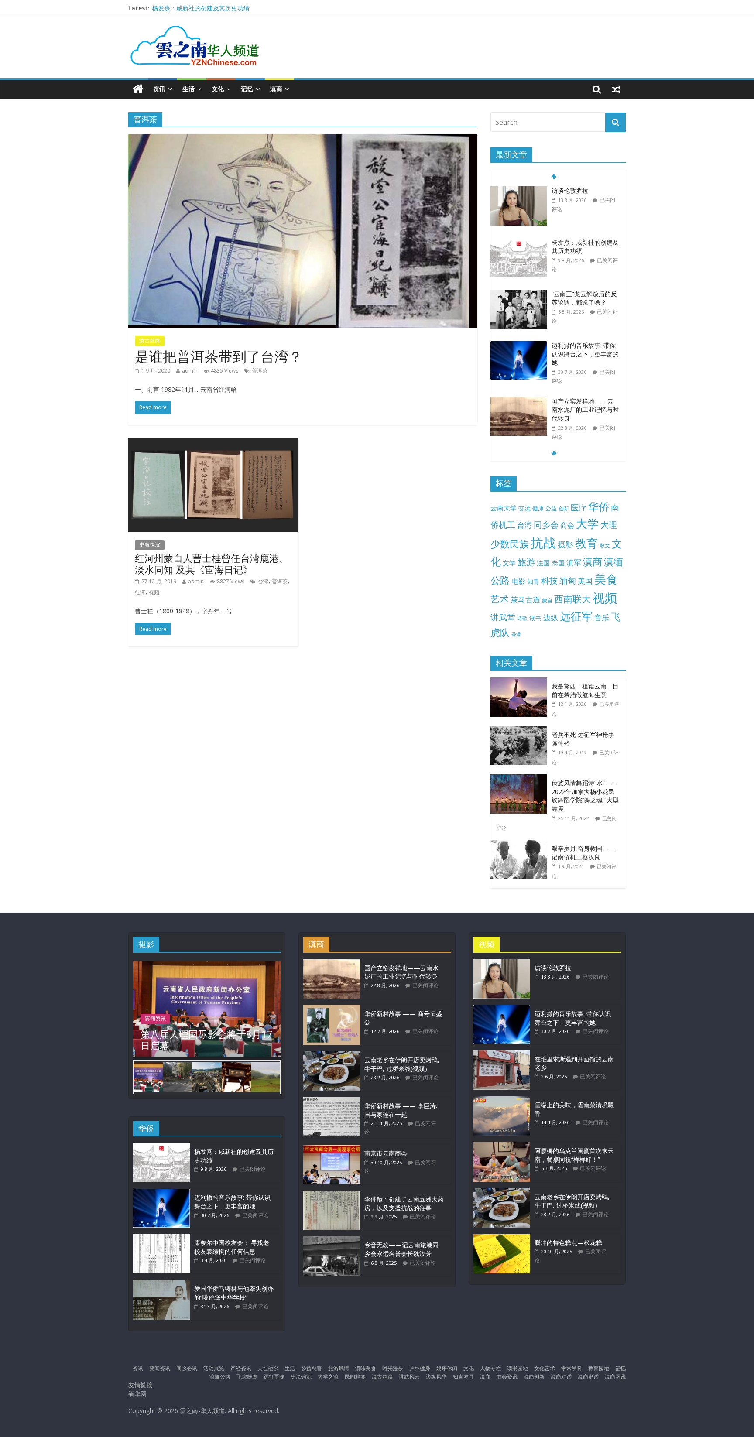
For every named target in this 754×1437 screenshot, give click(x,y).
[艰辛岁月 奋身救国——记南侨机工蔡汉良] (521, 844)
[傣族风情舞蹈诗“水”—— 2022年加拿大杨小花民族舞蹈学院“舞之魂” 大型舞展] (521, 779)
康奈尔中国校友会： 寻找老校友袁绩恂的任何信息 (231, 1247)
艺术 (499, 598)
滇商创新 (534, 1376)
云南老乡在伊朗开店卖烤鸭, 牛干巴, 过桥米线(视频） (401, 1064)
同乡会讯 (186, 1368)
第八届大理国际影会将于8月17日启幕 (207, 1039)
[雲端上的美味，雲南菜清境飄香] (501, 1100)
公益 (551, 508)
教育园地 (598, 1368)
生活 (188, 89)
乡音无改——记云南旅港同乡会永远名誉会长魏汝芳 (401, 1249)
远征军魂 (274, 1376)
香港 (516, 634)
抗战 (543, 542)
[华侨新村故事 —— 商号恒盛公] (331, 1009)
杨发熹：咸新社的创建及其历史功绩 (201, 8)
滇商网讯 (615, 1376)
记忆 (247, 89)
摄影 (565, 544)
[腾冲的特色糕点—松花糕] (501, 1238)
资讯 (159, 89)
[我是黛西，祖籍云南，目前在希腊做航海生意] (521, 682)
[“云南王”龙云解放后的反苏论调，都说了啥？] (518, 294)
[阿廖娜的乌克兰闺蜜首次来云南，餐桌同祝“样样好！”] (501, 1146)
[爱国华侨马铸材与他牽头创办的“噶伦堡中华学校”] (161, 1284)
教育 (586, 543)
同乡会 (546, 524)
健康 (538, 508)
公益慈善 (311, 1368)
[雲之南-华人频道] (138, 89)
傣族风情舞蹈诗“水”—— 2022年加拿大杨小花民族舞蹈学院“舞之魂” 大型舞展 (585, 796)
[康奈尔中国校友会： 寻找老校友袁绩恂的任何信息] (161, 1238)
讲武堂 (502, 617)
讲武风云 (409, 1376)
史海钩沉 (149, 544)
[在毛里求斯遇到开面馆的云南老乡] (501, 1054)
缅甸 (567, 580)
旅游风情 (338, 1368)
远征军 (576, 616)
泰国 (558, 562)
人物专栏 (490, 1368)
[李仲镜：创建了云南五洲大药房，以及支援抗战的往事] (331, 1195)
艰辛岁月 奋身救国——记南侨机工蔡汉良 (583, 852)
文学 (509, 563)
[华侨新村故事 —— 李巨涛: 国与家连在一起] (331, 1101)
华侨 (598, 506)
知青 (533, 581)
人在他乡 (267, 1368)
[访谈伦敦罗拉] (518, 191)
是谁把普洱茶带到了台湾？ (218, 356)
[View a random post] (616, 89)
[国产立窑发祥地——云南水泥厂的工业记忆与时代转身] (518, 401)
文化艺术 (544, 1368)
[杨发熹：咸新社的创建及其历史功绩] (518, 243)
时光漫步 (392, 1368)
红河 (140, 592)
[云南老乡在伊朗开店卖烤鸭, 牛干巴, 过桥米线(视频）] (331, 1055)
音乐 (601, 617)
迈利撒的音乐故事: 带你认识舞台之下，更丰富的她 (585, 353)
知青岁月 (463, 1376)
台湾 (263, 581)
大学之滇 (328, 1376)
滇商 (276, 89)
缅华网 (138, 1393)
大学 (587, 523)
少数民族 (509, 544)
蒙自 (547, 600)
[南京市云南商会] (331, 1149)
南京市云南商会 (385, 1153)
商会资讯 (507, 1376)
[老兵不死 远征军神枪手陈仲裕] (521, 730)
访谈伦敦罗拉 (570, 190)
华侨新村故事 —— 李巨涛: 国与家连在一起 (400, 1110)
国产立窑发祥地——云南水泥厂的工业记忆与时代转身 (585, 409)
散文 (605, 545)
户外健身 (419, 1368)
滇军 (573, 563)
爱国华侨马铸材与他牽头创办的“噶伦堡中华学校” (234, 1292)
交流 (524, 508)
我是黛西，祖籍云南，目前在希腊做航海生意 (585, 690)
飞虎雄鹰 (246, 1376)
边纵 (550, 617)
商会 (567, 525)
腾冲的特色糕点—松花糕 (568, 1243)
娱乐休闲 (446, 1368)
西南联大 (572, 598)
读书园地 (517, 1368)
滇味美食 (365, 1368)
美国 (585, 581)
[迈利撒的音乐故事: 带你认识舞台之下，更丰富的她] (518, 346)
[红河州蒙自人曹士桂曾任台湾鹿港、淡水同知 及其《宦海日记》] (213, 443)
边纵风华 (436, 1376)
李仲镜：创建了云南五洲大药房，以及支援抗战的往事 (404, 1203)
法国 (543, 562)
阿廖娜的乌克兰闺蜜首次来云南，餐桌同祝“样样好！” (574, 1154)
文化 (218, 89)
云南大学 (503, 508)
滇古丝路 (149, 340)
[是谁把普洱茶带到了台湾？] (302, 139)
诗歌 (522, 618)
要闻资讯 (155, 1018)
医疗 (578, 507)
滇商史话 (588, 1376)
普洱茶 (259, 370)
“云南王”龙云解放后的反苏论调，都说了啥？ (584, 298)
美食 (606, 579)
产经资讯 (240, 1368)
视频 (154, 592)
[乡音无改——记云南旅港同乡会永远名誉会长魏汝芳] (331, 1240)
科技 (549, 580)
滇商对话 (561, 1376)
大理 (608, 524)
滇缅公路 (219, 1376)
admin (190, 370)
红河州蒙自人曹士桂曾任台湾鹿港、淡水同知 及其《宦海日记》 (211, 563)
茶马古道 (525, 600)
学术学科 (571, 1368)
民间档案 (355, 1376)
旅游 (526, 562)
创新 (564, 508)
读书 (535, 618)
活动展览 (213, 1368)
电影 (518, 581)
